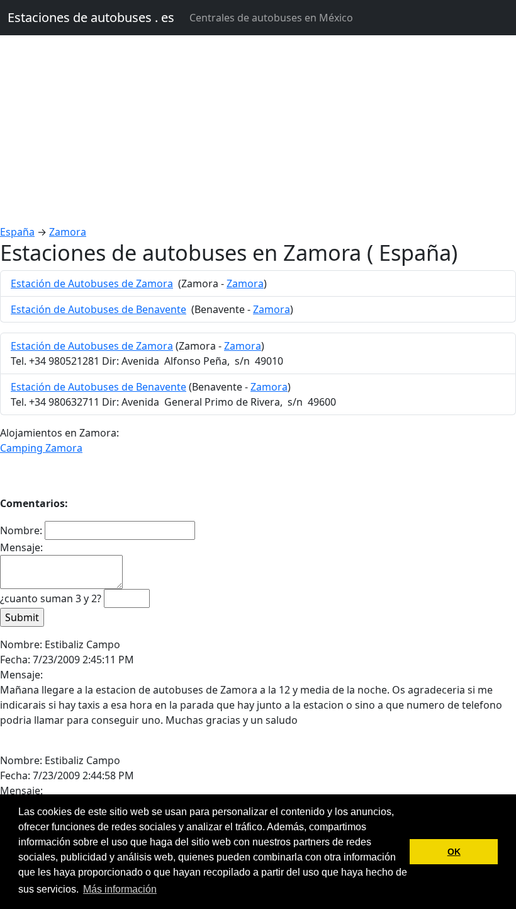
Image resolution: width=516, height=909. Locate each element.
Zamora (67, 232)
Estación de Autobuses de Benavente (98, 309)
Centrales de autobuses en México (271, 18)
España (17, 232)
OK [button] (454, 852)
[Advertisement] (258, 130)
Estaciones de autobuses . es (91, 17)
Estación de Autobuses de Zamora (92, 283)
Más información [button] (120, 889)
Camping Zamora (41, 448)
